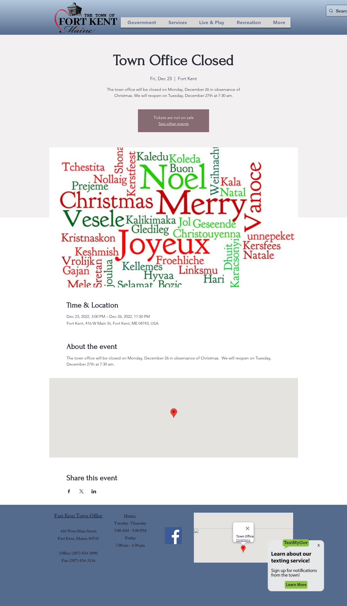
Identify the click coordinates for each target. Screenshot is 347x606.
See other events (174, 123)
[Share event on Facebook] (69, 491)
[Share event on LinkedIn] (93, 491)
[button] (142, 22)
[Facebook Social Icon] (173, 535)
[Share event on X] (81, 491)
